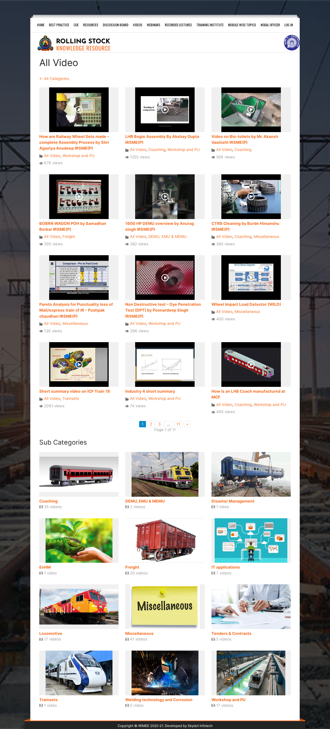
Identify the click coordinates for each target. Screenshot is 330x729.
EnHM (45, 567)
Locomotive (50, 633)
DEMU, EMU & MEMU (167, 236)
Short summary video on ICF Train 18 (74, 391)
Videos (137, 24)
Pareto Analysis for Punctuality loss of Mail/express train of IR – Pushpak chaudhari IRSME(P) (76, 310)
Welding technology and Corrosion (158, 699)
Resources (90, 24)
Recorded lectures (178, 24)
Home (40, 24)
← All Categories (54, 78)
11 (178, 424)
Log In (288, 24)
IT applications (225, 567)
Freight (68, 236)
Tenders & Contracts (231, 633)
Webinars (153, 24)
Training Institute (210, 24)
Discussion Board (115, 24)
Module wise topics (242, 24)
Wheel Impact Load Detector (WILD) (246, 304)
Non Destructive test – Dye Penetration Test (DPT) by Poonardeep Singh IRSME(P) (163, 310)
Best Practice (59, 24)
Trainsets (70, 398)
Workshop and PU (78, 155)
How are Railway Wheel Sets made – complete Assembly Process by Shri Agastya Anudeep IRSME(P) (74, 142)
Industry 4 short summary (150, 391)
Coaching (156, 149)
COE (76, 24)
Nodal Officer (270, 24)
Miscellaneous (266, 236)
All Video (52, 155)
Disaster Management (232, 501)
